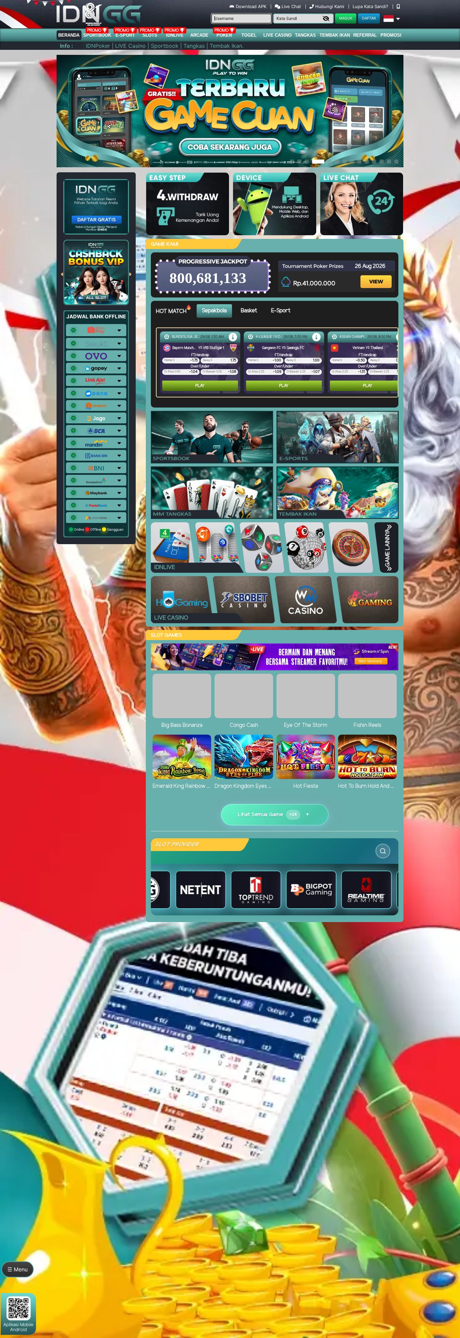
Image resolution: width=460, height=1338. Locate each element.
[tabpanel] (279, 362)
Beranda (68, 35)
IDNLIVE (175, 35)
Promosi (391, 35)
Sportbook (97, 35)
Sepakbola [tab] (214, 311)
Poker (224, 35)
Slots (149, 35)
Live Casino (277, 35)
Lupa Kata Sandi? (371, 6)
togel (249, 35)
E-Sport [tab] (280, 311)
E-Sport (125, 35)
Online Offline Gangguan (98, 529)
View (377, 276)
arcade (199, 35)
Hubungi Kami (330, 6)
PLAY (200, 385)
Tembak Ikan (335, 35)
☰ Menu (17, 1269)
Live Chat (290, 6)
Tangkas (305, 35)
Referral (365, 35)
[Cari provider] (382, 851)
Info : (66, 45)
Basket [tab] (249, 311)
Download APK (251, 6)
